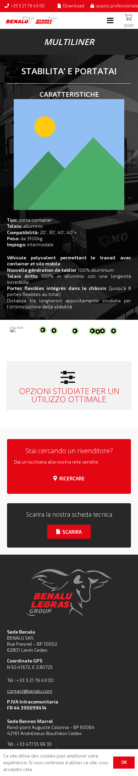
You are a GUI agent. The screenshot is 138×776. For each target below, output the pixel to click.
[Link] (128, 17)
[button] (110, 20)
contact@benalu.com (29, 691)
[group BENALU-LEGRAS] (69, 592)
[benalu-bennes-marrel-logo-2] (32, 20)
